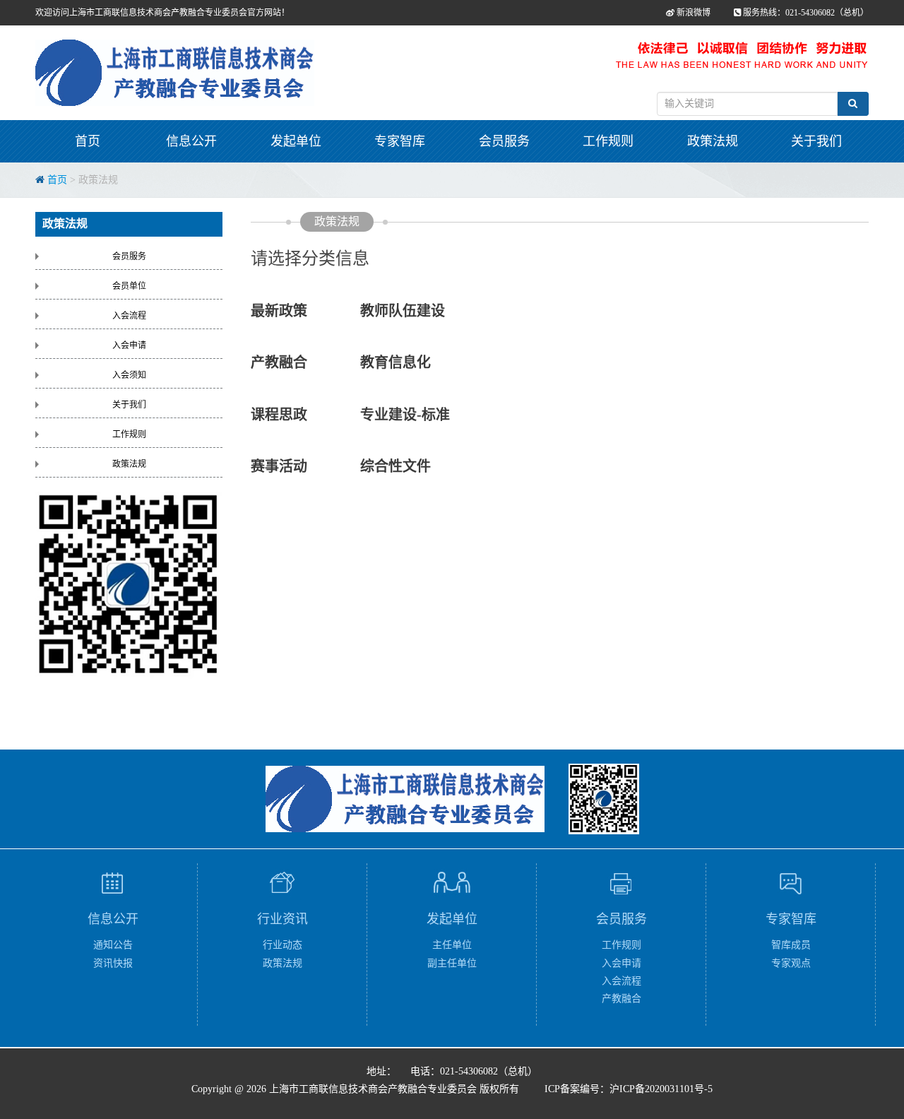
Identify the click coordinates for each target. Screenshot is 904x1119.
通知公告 (113, 945)
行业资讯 (282, 919)
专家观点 (791, 963)
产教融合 (279, 362)
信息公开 (191, 141)
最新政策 (304, 311)
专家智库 (399, 141)
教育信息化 (395, 362)
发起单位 (295, 141)
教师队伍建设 (402, 311)
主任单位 (452, 945)
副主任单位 (452, 963)
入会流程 (129, 316)
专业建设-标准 (405, 414)
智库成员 (791, 945)
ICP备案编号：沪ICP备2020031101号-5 (629, 1089)
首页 (87, 141)
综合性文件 (395, 466)
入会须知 (129, 375)
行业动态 (282, 945)
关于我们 (816, 141)
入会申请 (129, 345)
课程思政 (305, 414)
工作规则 (608, 141)
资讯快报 (113, 963)
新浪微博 (692, 13)
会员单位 (129, 286)
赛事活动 (305, 466)
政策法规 (712, 141)
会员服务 (504, 141)
